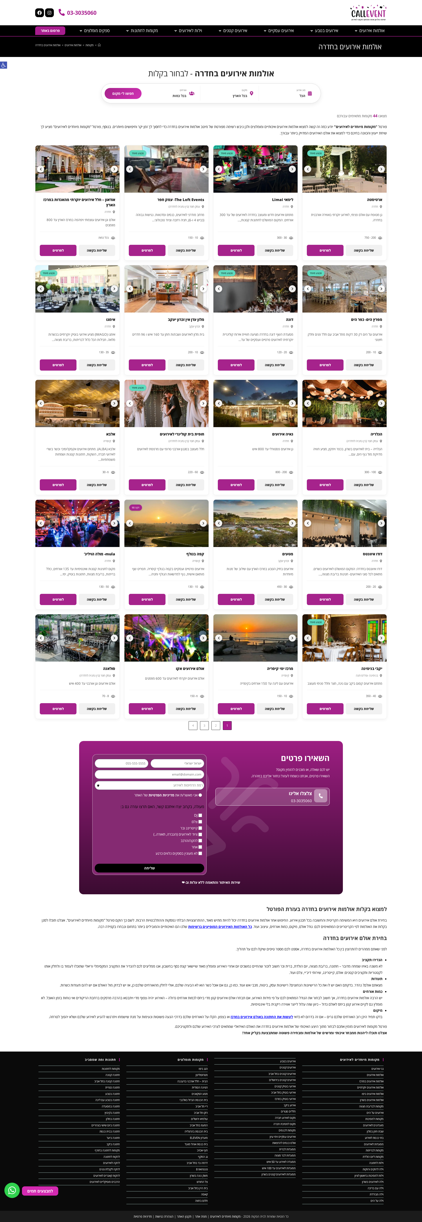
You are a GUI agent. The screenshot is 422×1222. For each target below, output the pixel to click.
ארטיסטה (374, 199)
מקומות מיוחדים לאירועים (225, 1216)
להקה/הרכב (189, 840)
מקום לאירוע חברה (285, 1118)
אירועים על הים (375, 1113)
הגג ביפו (203, 1069)
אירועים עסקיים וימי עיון (283, 1137)
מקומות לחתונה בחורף (107, 1150)
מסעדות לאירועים (374, 1144)
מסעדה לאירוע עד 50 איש (281, 1162)
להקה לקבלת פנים (109, 1169)
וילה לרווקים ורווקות (373, 1169)
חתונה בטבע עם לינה (107, 1100)
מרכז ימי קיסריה (280, 668)
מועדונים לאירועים (373, 1125)
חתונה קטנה (113, 1075)
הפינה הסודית (200, 1087)
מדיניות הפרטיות (161, 795)
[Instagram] (49, 12)
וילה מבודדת (377, 1194)
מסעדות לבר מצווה (285, 1155)
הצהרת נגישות (164, 1216)
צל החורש (202, 1182)
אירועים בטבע (288, 1061)
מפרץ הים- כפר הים (366, 319)
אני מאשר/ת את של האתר (166, 795)
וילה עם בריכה (376, 1188)
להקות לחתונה (112, 1157)
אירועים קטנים (288, 1067)
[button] (3, 65)
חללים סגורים (288, 1111)
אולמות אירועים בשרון (372, 1100)
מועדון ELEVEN (199, 1138)
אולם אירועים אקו (190, 668)
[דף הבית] (99, 45)
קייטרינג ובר (189, 828)
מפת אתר (201, 1216)
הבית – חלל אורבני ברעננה (192, 1081)
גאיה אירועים (282, 434)
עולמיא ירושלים (199, 1119)
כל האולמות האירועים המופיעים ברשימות (220, 926)
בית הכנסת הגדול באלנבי (194, 1100)
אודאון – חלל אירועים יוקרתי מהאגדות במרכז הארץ (79, 202)
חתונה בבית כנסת (110, 1131)
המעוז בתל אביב (199, 1125)
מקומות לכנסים (287, 1130)
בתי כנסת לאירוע (374, 1138)
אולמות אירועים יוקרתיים (370, 1087)
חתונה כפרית (112, 1087)
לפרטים (325, 250)
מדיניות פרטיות (143, 1216)
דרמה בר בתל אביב (197, 1163)
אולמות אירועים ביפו (373, 1094)
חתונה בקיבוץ (112, 1113)
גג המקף (203, 1157)
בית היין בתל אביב (198, 1188)
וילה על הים (377, 1201)
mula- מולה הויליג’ (99, 553)
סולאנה (109, 668)
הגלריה (376, 434)
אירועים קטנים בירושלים (282, 1080)
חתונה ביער (113, 1138)
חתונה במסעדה (111, 1106)
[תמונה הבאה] (307, 169)
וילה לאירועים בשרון (373, 1182)
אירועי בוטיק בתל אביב (283, 1092)
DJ (196, 815)
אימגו (110, 319)
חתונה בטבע (112, 1094)
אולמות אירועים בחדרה (47, 45)
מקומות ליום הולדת (373, 1157)
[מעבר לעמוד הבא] (193, 725)
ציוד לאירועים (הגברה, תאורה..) (175, 834)
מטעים (287, 553)
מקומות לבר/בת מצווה (371, 1106)
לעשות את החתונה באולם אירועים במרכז (262, 1016)
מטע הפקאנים (200, 1094)
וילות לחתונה (376, 1163)
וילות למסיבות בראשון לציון (369, 1176)
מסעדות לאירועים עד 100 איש (279, 1168)
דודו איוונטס (372, 553)
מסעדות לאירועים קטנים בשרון (279, 1174)
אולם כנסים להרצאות (284, 1143)
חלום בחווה (201, 1201)
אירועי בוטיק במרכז (285, 1099)
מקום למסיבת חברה (284, 1124)
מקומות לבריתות (375, 1150)
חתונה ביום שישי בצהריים (105, 1125)
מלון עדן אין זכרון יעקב (186, 319)
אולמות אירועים (375, 1075)
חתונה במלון (113, 1119)
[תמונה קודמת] (381, 169)
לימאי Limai (282, 199)
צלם (195, 821)
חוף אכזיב (202, 1150)
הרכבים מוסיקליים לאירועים (105, 1182)
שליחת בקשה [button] (364, 250)
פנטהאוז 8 (202, 1169)
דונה (289, 319)
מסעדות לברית (287, 1149)
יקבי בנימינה (371, 668)
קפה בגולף (195, 553)
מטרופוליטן (202, 1075)
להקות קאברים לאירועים (106, 1176)
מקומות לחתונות (111, 1069)
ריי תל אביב (201, 1106)
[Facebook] (39, 12)
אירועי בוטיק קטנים (285, 1086)
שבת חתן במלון (375, 1131)
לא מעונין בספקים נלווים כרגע (177, 853)
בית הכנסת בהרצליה (196, 1131)
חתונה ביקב (113, 1144)
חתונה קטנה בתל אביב (107, 1081)
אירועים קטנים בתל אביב (282, 1074)
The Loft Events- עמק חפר (180, 199)
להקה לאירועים (111, 1163)
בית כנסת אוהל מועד (196, 1144)
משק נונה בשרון (199, 1176)
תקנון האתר (184, 1216)
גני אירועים (377, 1069)
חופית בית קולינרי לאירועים (182, 434)
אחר (195, 847)
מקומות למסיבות (374, 1119)
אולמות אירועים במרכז (371, 1081)
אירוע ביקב (290, 1105)
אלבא (110, 434)
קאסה (204, 1194)
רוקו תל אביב (201, 1113)
